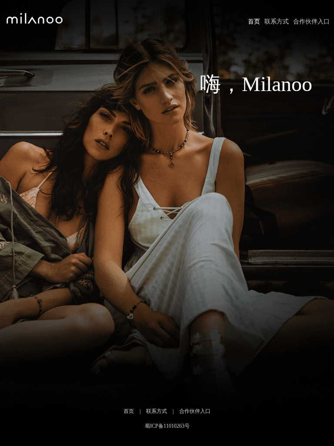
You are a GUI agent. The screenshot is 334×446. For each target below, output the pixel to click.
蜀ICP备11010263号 (167, 426)
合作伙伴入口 (311, 21)
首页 (254, 21)
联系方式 (276, 21)
